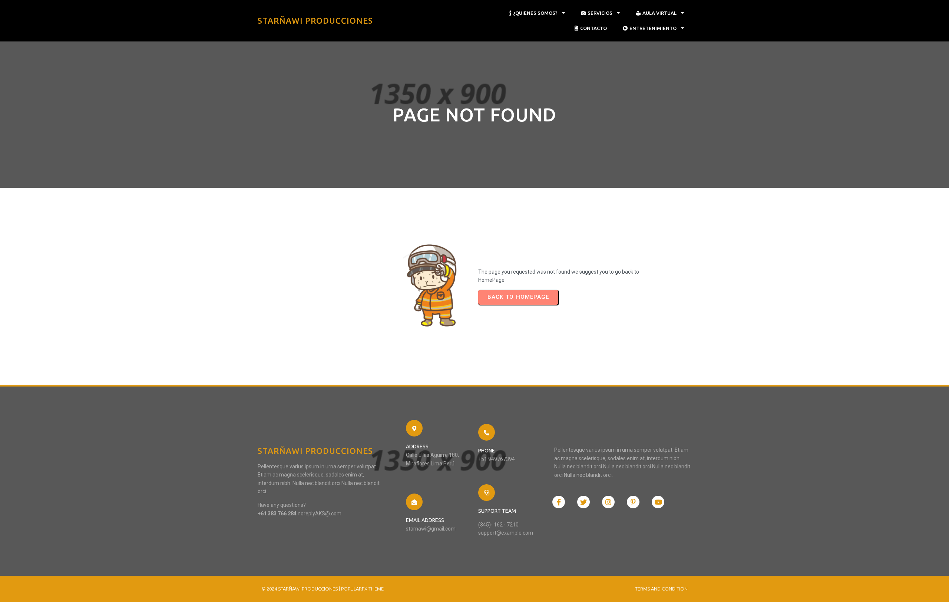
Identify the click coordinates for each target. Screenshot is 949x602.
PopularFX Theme (362, 588)
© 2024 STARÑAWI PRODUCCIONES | (301, 588)
